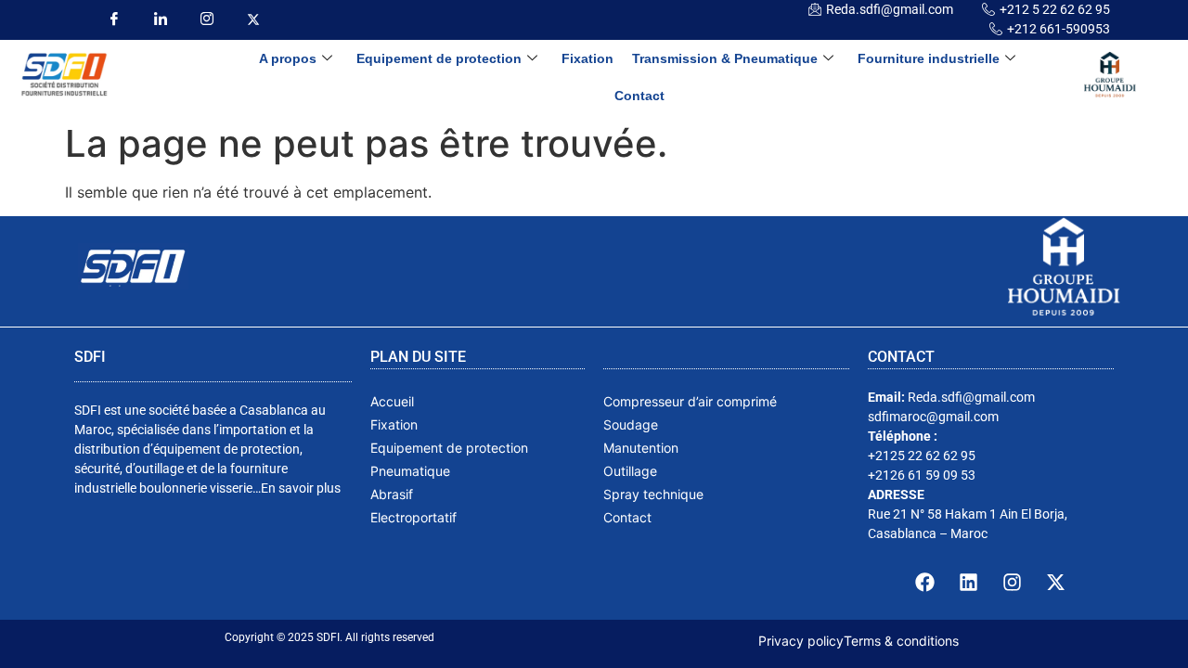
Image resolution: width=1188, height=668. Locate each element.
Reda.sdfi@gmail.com (889, 9)
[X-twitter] (1056, 581)
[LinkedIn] (160, 18)
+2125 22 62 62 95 (921, 455)
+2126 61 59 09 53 (921, 475)
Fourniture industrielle (929, 58)
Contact (639, 95)
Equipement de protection (439, 58)
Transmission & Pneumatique (725, 58)
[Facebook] (113, 18)
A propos (287, 58)
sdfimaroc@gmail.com (933, 416)
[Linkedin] (968, 581)
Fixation (587, 58)
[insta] (206, 18)
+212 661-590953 (1058, 28)
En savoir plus (301, 488)
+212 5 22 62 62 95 (1055, 9)
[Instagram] (1012, 581)
